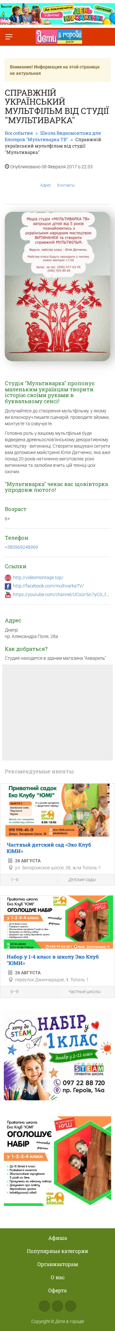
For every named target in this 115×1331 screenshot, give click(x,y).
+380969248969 (21, 547)
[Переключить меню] (9, 37)
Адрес (45, 185)
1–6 (15, 879)
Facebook (44, 1306)
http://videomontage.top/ (38, 577)
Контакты (66, 185)
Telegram (70, 1306)
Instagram (57, 1306)
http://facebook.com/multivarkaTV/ (48, 585)
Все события (19, 133)
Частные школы (84, 991)
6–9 (15, 991)
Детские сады (82, 879)
